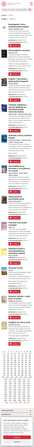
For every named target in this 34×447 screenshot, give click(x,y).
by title (12, 19)
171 (28, 400)
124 (5, 386)
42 (30, 360)
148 (5, 394)
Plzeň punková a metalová (19, 50)
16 (22, 354)
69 (12, 369)
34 (30, 358)
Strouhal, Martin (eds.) (25, 114)
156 (14, 396)
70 (15, 369)
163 (19, 398)
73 (26, 369)
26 (30, 356)
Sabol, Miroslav (13, 173)
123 (28, 384)
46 (15, 362)
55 (19, 365)
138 (14, 390)
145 (19, 392)
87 (19, 373)
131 (10, 388)
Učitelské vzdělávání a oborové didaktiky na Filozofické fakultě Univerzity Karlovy (17, 108)
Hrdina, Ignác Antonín (14, 201)
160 (5, 398)
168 (14, 400)
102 (16, 377)
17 (26, 354)
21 (12, 356)
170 (23, 400)
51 (4, 365)
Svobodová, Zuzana (14, 140)
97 (26, 375)
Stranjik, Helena (13, 83)
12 (8, 354)
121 (19, 384)
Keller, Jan (11, 227)
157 (19, 396)
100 (7, 377)
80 (22, 371)
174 (15, 403)
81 (26, 371)
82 (30, 371)
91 (4, 375)
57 (26, 365)
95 (19, 375)
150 (14, 394)
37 (12, 360)
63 (19, 367)
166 (5, 400)
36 (8, 360)
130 (5, 388)
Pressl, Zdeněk (13, 255)
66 (30, 367)
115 (19, 381)
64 (22, 367)
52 (8, 365)
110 (23, 379)
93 (12, 375)
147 (28, 392)
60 (8, 367)
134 (23, 388)
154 (5, 396)
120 (14, 384)
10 (30, 352)
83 (4, 373)
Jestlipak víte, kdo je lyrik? (19, 322)
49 (26, 362)
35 (4, 360)
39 (19, 360)
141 (28, 390)
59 (4, 367)
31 (19, 358)
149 (10, 394)
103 (21, 377)
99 (3, 377)
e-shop (14, 46)
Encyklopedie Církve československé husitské (18, 25)
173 (11, 403)
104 (25, 377)
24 (22, 356)
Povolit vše (17, 437)
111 (28, 379)
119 (10, 384)
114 (14, 381)
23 (19, 356)
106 (5, 379)
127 (19, 386)
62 (15, 367)
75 (4, 371)
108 (14, 379)
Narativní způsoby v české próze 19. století (19, 297)
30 (15, 358)
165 (28, 398)
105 (30, 377)
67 (4, 369)
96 (22, 375)
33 (26, 358)
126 (14, 386)
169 (19, 400)
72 (22, 369)
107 (10, 379)
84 (8, 373)
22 (15, 356)
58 (30, 365)
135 (28, 388)
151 (19, 394)
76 (8, 371)
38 (15, 360)
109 (19, 379)
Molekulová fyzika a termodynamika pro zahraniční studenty (16, 251)
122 (23, 384)
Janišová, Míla (12, 114)
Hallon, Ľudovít (13, 175)
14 (15, 354)
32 (22, 358)
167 (10, 400)
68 (8, 369)
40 (22, 360)
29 (12, 358)
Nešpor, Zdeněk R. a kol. (15, 29)
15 (19, 354)
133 (19, 388)
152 (23, 394)
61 (12, 367)
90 (30, 373)
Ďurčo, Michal (23, 173)
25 (26, 356)
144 (14, 392)
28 (8, 358)
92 (8, 375)
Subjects (4, 15)
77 (12, 371)
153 (28, 394)
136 (5, 390)
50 (30, 362)
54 (15, 365)
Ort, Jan (10, 270)
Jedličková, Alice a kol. (15, 301)
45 (12, 362)
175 (20, 403)
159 (28, 396)
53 (12, 365)
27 (4, 358)
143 (10, 392)
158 (23, 396)
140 (23, 390)
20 (8, 356)
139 (19, 390)
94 (15, 375)
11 (4, 354)
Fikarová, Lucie (12, 53)
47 (19, 362)
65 (26, 367)
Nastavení (17, 441)
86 (15, 373)
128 (23, 386)
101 (12, 377)
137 (10, 390)
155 (10, 396)
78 (15, 371)
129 (28, 386)
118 (5, 384)
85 (12, 373)
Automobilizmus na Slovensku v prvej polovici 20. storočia (19, 168)
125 (10, 386)
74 (30, 369)
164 (23, 398)
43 (4, 362)
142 (5, 392)
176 (24, 403)
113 (10, 381)
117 (28, 381)
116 (23, 381)
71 (19, 369)
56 (22, 365)
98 (30, 375)
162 (14, 398)
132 (14, 388)
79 (19, 371)
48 (22, 362)
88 (22, 373)
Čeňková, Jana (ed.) (14, 325)
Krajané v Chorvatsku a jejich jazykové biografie (18, 80)
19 (4, 356)
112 (5, 381)
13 (12, 354)
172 (6, 403)
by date (4, 19)
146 (23, 392)
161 (10, 398)
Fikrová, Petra (18, 142)
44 (8, 362)
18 (30, 354)
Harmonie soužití (15, 268)
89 (26, 373)
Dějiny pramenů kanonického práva (16, 198)
